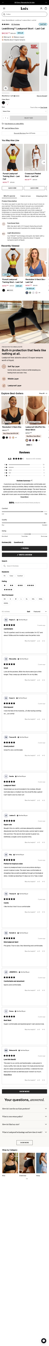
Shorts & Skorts (10, 20)
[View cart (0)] (45, 8)
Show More (24, 1143)
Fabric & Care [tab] (26, 196)
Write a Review (29, 555)
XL (27, 599)
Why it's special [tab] (9, 196)
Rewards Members (20, 133)
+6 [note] (16, 437)
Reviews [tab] (6, 542)
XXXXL (6, 603)
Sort (28, 612)
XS (5, 599)
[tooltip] (31, 480)
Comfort (20, 576)
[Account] (41, 8)
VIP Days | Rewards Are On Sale (24, 2)
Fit (4, 576)
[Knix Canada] (24, 8)
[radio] (3, 102)
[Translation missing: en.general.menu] (4, 8)
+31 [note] (39, 292)
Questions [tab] (18, 542)
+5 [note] (39, 440)
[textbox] (24, 566)
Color (11, 576)
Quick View (12, 188)
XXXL (40, 599)
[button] (11, 24)
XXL (33, 599)
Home (3, 20)
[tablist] (24, 196)
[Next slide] (43, 162)
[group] (20, 67)
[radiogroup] (24, 102)
